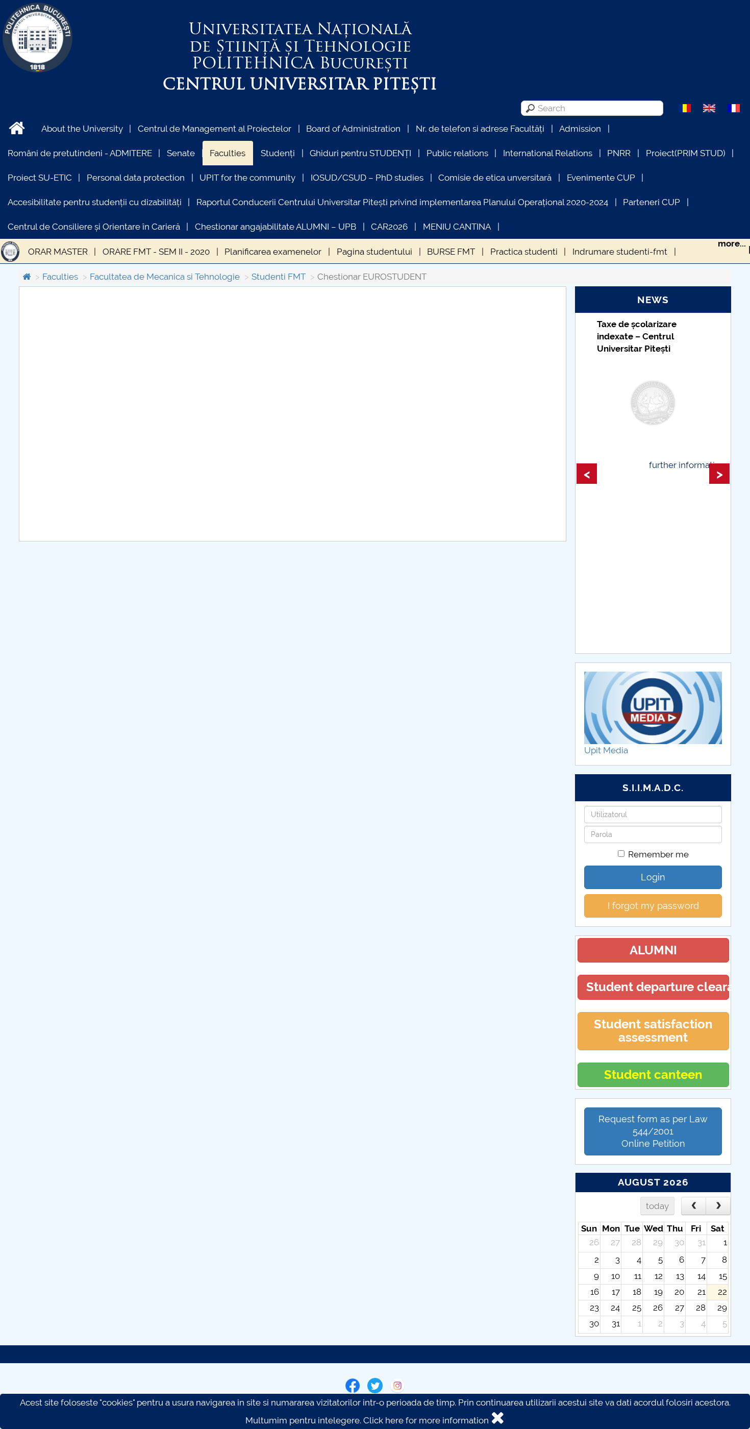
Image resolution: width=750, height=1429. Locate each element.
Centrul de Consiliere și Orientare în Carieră (94, 226)
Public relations (457, 153)
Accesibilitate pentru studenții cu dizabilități (95, 202)
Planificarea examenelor (272, 252)
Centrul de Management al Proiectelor (214, 129)
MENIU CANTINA (457, 226)
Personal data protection (136, 178)
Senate (181, 153)
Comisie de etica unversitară (495, 178)
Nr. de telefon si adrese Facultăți (480, 129)
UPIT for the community (247, 178)
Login (653, 877)
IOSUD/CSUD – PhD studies (367, 178)
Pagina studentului (374, 252)
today (657, 1206)
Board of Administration (353, 129)
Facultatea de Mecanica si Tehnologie (165, 277)
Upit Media (606, 750)
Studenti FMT (279, 277)
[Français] (734, 108)
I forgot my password (653, 905)
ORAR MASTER (58, 252)
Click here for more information (426, 1420)
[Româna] (685, 108)
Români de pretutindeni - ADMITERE (80, 153)
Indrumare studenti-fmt (619, 252)
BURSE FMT (451, 252)
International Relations (547, 153)
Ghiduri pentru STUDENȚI (360, 153)
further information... (689, 465)
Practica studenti (524, 252)
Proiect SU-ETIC (40, 178)
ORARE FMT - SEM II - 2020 (156, 252)
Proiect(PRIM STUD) (686, 153)
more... (732, 243)
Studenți (278, 153)
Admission (580, 129)
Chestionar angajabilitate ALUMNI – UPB (275, 226)
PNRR (619, 153)
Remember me (658, 854)
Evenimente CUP (601, 178)
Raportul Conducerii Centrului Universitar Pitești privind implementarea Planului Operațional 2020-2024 (402, 202)
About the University (82, 129)
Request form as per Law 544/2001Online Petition (653, 1131)
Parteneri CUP (651, 202)
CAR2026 (389, 226)
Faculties (227, 153)
